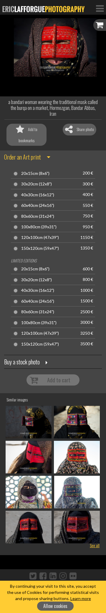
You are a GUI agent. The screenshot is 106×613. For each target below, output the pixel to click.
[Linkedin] (53, 576)
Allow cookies (55, 605)
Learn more (80, 598)
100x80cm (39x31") (39, 227)
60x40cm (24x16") (37, 205)
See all (95, 545)
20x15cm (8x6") (35, 173)
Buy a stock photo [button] (22, 361)
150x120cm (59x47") (40, 248)
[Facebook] (43, 576)
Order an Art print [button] (22, 157)
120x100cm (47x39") (40, 237)
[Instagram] (63, 576)
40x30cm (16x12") (37, 194)
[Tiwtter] (33, 576)
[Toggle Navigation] (100, 8)
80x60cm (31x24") (37, 216)
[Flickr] (73, 576)
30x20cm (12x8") (36, 184)
